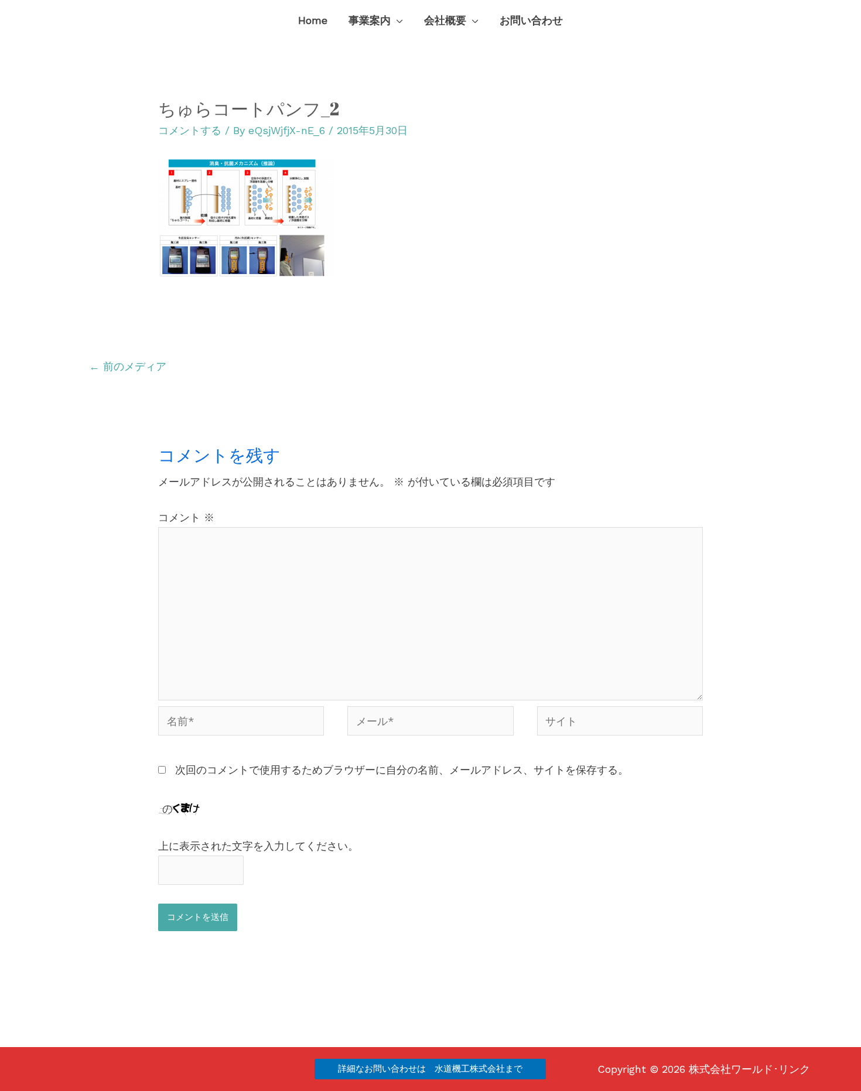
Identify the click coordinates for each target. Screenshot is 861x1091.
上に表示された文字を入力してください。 (258, 846)
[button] (397, 20)
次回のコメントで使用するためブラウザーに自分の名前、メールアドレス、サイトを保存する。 (401, 770)
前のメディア (127, 366)
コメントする (189, 130)
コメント (186, 517)
